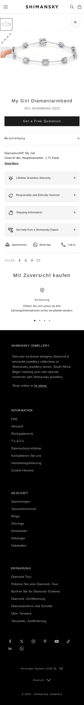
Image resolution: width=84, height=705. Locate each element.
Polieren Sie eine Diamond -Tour (34, 584)
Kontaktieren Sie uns (26, 455)
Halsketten (18, 545)
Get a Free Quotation (42, 121)
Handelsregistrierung (26, 463)
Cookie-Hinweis (22, 470)
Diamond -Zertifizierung (28, 598)
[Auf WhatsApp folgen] (21, 648)
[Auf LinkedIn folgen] (10, 648)
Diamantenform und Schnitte (32, 606)
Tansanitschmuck (23, 509)
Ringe (15, 516)
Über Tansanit (21, 613)
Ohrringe (17, 523)
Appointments (19, 244)
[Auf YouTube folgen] (56, 641)
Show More (11, 163)
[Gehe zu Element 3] (6, 52)
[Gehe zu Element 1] (6, 24)
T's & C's (17, 441)
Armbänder (19, 531)
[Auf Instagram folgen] (33, 641)
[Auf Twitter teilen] (26, 260)
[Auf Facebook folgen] (10, 641)
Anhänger (18, 538)
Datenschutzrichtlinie (26, 448)
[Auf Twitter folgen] (21, 641)
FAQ (14, 419)
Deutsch (38, 680)
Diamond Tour (21, 576)
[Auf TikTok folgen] (68, 641)
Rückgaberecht (22, 433)
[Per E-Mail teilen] (38, 260)
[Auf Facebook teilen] (19, 260)
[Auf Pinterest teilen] (32, 260)
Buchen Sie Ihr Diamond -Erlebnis (35, 591)
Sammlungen (20, 501)
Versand (17, 426)
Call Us (72, 244)
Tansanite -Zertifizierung (28, 621)
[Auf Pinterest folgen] (45, 641)
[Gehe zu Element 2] (6, 38)
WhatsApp (45, 244)
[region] (42, 300)
